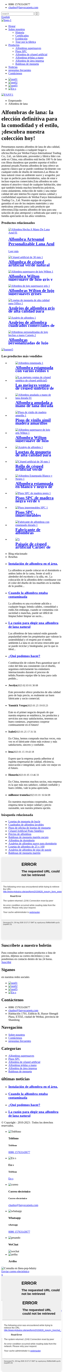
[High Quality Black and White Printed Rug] (35, 478)
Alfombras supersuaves (28, 48)
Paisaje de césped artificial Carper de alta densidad (33, 547)
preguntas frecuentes (19, 70)
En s (10, 1178)
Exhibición (21, 38)
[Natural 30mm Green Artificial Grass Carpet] (25, 257)
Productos (13, 45)
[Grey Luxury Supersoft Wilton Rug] (35, 432)
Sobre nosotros (16, 29)
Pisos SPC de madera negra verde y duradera (34, 501)
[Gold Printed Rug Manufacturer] (35, 525)
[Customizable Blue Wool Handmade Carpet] (31, 232)
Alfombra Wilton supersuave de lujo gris (32, 440)
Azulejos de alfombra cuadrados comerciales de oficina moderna (31, 325)
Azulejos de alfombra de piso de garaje (29, 849)
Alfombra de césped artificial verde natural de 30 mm (29, 265)
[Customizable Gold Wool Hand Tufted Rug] (35, 397)
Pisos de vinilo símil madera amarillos (33, 421)
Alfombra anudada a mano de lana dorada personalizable (34, 405)
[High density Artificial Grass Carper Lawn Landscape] (17, 539)
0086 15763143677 (19, 1152)
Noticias (13, 67)
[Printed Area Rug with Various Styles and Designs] (29, 362)
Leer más (13, 251)
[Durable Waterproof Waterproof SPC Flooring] (31, 507)
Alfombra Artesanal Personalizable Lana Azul (31, 241)
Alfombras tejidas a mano (29, 57)
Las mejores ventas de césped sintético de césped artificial (34, 388)
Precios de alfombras (19, 834)
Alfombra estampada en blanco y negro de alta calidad (34, 486)
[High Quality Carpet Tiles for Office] (29, 447)
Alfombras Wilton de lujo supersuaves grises (31, 292)
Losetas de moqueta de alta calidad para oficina (33, 455)
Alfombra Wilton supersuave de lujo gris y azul (30, 279)
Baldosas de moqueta (27, 63)
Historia (19, 32)
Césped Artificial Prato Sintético (26, 830)
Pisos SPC (21, 51)
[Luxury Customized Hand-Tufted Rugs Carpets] (31, 335)
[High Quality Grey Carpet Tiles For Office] (31, 303)
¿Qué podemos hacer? (24, 656)
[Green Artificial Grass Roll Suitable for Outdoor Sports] (32, 461)
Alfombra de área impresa (29, 60)
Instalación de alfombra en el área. (33, 563)
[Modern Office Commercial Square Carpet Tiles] (22, 317)
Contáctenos (15, 73)
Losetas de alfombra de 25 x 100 (26, 846)
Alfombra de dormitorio (21, 840)
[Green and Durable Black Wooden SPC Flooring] (33, 493)
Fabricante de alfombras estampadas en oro (32, 532)
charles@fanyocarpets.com (23, 7)
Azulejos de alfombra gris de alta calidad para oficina (31, 311)
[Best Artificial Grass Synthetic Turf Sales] (35, 380)
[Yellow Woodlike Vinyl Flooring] (35, 415)
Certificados (22, 35)
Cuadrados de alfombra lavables (26, 824)
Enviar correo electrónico (15, 1271)
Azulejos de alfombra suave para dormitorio (32, 843)
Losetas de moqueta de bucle (24, 821)
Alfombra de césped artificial (31, 54)
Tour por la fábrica (25, 41)
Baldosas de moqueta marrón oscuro (28, 837)
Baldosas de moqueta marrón (24, 852)
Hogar (11, 26)
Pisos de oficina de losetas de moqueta (29, 827)
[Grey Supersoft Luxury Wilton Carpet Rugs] (29, 285)
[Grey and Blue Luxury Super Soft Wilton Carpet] (30, 271)
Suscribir (6, 962)
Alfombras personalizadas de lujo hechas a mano (28, 343)
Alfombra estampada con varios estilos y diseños (34, 370)
